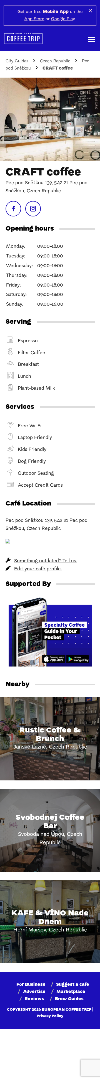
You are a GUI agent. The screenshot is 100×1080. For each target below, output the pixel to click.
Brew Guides (69, 999)
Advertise (34, 992)
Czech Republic (55, 61)
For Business (30, 984)
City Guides (17, 61)
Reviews (34, 999)
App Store (34, 19)
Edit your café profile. (38, 569)
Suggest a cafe (72, 984)
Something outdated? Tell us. (45, 561)
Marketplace (70, 992)
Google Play (63, 19)
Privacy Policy (50, 1016)
